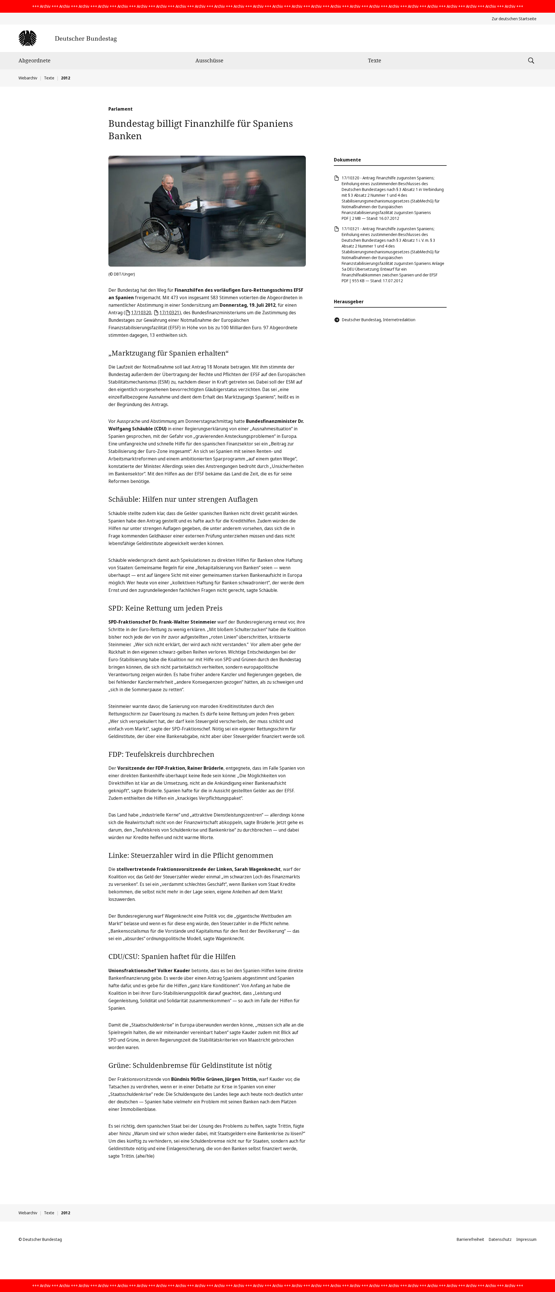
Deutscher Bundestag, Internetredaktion (378, 319)
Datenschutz (500, 1239)
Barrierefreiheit (470, 1239)
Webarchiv (27, 78)
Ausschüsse (209, 60)
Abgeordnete (34, 60)
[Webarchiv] (67, 38)
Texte (374, 60)
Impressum (526, 1239)
